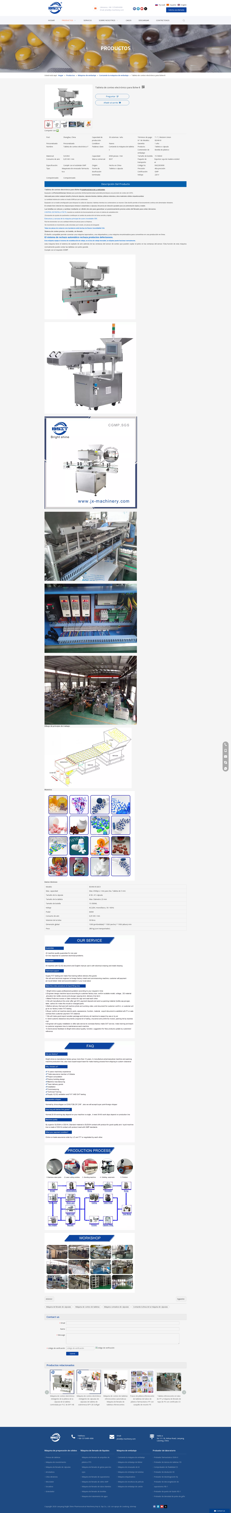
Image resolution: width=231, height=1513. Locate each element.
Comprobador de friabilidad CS (166, 1467)
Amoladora (50, 1472)
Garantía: (141, 143)
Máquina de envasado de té (129, 1467)
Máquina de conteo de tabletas (87, 1307)
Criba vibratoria (52, 1477)
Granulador (50, 1491)
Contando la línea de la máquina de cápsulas (150, 1307)
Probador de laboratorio (164, 1450)
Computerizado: (52, 178)
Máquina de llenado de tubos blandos (96, 1486)
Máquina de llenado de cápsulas (58, 1307)
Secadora (49, 1486)
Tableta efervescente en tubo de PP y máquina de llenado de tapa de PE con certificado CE (169, 1399)
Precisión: (141, 168)
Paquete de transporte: (142, 160)
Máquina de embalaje (127, 1450)
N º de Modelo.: (144, 140)
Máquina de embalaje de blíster (130, 1462)
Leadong (125, 1506)
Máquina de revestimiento (56, 1462)
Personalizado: (52, 143)
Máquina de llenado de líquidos (95, 1450)
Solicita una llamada (176, 10)
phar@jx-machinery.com (114, 10)
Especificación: (52, 165)
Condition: (96, 143)
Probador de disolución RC (164, 1472)
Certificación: (143, 171)
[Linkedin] (138, 8)
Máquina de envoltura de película (131, 1482)
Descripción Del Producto (115, 184)
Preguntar (110, 96)
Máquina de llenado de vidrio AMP (95, 1482)
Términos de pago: (145, 137)
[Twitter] (145, 8)
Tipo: (48, 168)
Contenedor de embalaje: (143, 151)
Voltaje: (140, 175)
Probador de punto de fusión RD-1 (167, 1491)
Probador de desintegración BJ (166, 1477)
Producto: (141, 146)
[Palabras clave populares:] (183, 20)
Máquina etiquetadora (126, 1477)
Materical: (50, 156)
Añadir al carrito (111, 102)
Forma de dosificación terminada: (96, 171)
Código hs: (142, 165)
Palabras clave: (98, 146)
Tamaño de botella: (145, 156)
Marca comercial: (98, 159)
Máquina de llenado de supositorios (96, 1477)
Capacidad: (96, 156)
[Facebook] (134, 8)
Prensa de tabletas (53, 1457)
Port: (48, 137)
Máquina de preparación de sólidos (61, 1450)
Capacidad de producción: (97, 138)
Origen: (95, 165)
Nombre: (49, 146)
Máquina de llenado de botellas (94, 1491)
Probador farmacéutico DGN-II (166, 1457)
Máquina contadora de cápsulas (116, 1307)
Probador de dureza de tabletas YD (167, 1462)
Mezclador (50, 1482)
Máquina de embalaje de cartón (130, 1486)
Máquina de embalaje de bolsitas (131, 1472)
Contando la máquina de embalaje (131, 1457)
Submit (72, 1353)
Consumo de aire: (53, 159)
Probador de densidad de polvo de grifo (169, 1496)
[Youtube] (141, 8)
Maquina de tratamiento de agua (94, 1496)
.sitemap (132, 1506)
